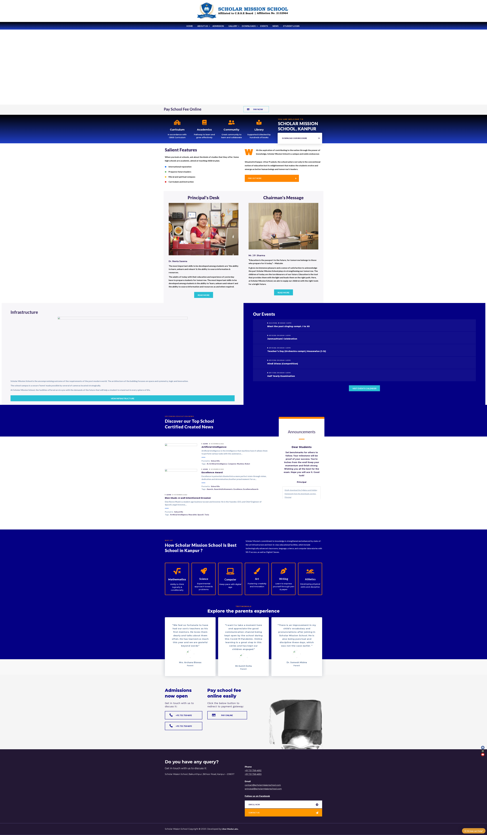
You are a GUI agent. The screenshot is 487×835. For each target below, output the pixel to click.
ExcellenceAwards (250, 489)
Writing (283, 578)
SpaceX (200, 515)
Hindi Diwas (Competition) (282, 363)
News (276, 26)
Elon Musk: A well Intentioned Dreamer (188, 498)
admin (205, 444)
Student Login (291, 26)
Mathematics (177, 579)
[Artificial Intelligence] (181, 451)
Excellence (237, 489)
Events (264, 26)
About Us (202, 26)
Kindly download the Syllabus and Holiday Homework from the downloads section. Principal (301, 493)
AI (207, 464)
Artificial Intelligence (214, 447)
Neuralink (192, 515)
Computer (232, 464)
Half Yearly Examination (281, 376)
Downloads (249, 26)
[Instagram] (482, 751)
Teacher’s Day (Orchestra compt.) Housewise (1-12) (296, 351)
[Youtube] (482, 754)
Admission (218, 26)
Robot (247, 464)
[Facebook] (482, 747)
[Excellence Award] (181, 477)
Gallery (232, 26)
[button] (256, 109)
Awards (210, 489)
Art (257, 578)
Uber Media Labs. (230, 829)
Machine (240, 464)
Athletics (310, 579)
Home (189, 26)
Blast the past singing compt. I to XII (288, 326)
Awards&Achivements (223, 489)
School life (215, 461)
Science (203, 578)
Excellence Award (212, 472)
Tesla (206, 515)
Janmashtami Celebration (282, 339)
